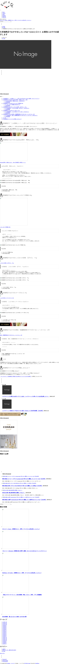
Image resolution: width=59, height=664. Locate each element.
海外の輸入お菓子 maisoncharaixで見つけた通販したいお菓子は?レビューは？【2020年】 (24, 499)
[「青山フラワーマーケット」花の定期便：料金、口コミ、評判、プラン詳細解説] (15, 592)
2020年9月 (4, 625)
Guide (3, 14)
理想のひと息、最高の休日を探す (9, 650)
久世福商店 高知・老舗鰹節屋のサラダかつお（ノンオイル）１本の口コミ (21, 115)
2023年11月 (4, 622)
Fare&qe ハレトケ (11, 663)
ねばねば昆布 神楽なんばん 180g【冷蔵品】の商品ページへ (13, 162)
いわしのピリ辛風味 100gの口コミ (12, 104)
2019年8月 (4, 629)
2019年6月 (4, 631)
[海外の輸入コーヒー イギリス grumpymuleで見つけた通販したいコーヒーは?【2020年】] (20, 476)
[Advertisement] (29, 84)
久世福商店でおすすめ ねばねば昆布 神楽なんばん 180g (14, 99)
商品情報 (7, 102)
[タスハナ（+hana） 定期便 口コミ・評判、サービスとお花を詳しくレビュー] (15, 526)
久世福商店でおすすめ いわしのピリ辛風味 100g (12, 103)
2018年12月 (4, 637)
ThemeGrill (4, 659)
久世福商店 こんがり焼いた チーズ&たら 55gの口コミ (17, 111)
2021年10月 (4, 624)
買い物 (3, 38)
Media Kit (4, 17)
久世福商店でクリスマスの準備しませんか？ (12, 119)
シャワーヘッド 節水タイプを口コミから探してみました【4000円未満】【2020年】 (22, 410)
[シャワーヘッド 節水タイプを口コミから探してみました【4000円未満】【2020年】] (7, 408)
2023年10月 (4, 623)
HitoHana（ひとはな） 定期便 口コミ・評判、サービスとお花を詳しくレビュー (22, 572)
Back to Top (2, 653)
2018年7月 (4, 643)
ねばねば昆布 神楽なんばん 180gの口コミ (15, 100)
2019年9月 (4, 628)
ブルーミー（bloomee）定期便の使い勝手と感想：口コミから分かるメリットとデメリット (24, 551)
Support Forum (5, 660)
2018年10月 (4, 640)
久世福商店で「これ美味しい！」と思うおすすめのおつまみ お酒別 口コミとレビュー (20, 98)
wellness (3, 648)
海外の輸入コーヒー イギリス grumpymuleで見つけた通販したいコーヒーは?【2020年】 (24, 478)
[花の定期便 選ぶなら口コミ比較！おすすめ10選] (15, 614)
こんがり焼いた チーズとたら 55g (7, 297)
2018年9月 (4, 641)
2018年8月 (4, 642)
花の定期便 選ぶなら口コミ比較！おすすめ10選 (14, 616)
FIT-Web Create (27, 663)
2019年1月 (4, 636)
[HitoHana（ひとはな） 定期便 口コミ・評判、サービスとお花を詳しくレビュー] (15, 570)
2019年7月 (4, 630)
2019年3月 (4, 634)
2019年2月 (4, 635)
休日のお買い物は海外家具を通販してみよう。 (13, 492)
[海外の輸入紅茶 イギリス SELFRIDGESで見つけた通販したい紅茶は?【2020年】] (19, 483)
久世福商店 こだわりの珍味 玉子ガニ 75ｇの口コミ (17, 108)
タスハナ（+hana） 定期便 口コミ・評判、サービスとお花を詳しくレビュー (15, 20)
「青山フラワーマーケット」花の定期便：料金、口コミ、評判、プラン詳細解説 (22, 594)
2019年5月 (4, 632)
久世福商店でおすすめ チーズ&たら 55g (11, 110)
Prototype (4, 16)
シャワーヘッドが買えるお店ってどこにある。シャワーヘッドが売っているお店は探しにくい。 (25, 396)
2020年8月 (4, 626)
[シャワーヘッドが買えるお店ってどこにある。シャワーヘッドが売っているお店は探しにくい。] (7, 394)
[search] (11, 504)
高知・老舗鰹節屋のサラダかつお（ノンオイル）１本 (11, 335)
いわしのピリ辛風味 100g (5, 227)
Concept (3, 13)
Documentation (5, 661)
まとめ (4, 117)
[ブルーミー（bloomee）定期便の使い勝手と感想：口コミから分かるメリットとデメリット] (15, 548)
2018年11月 (4, 638)
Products (3, 15)
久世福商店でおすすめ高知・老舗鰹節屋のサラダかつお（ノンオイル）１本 (18, 114)
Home (3, 12)
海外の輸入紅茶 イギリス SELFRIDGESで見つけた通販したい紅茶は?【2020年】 (22, 485)
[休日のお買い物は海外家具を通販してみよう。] (12, 490)
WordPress (37, 663)
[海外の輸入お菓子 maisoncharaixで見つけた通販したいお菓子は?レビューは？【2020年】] (21, 497)
